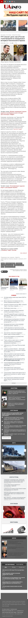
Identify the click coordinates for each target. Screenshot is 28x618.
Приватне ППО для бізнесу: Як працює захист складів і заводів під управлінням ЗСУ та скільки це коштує (16, 398)
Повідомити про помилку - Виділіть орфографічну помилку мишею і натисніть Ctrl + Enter (14, 259)
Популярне (19, 564)
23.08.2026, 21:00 (7, 487)
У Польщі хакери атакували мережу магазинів (12, 586)
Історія (12, 602)
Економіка (23, 601)
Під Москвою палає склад (10, 308)
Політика (13, 601)
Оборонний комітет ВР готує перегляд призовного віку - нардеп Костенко (12, 473)
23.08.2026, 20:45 (7, 490)
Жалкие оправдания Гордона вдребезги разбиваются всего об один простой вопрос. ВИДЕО (13, 113)
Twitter (9, 250)
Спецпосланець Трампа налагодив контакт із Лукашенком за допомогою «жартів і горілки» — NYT (15, 374)
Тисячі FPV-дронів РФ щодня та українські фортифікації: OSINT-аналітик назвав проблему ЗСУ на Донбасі (15, 316)
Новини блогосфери (16, 34)
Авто (18, 602)
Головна (3, 601)
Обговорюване (10, 564)
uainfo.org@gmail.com (18, 613)
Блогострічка (14, 477)
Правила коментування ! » (21, 293)
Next (26, 26)
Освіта (16, 602)
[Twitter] (9, 2)
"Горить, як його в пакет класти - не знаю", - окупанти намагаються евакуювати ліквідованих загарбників (14, 342)
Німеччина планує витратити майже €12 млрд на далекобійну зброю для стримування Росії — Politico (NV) (14, 493)
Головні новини (8, 601)
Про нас (3, 613)
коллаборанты (19, 263)
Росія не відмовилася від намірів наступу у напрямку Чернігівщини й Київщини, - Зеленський (14, 364)
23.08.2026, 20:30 (7, 496)
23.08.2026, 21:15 (7, 483)
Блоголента (20, 604)
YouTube (14, 250)
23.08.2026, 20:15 (7, 499)
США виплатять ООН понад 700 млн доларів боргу (13, 570)
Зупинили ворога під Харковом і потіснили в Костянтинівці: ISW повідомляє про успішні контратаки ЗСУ (14, 321)
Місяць (14, 567)
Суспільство (18, 601)
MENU (1, 1)
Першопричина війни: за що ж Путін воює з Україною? (16, 548)
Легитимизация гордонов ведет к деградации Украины (13, 186)
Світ (3, 602)
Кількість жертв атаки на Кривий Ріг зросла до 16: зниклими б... (6, 28)
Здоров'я (23, 602)
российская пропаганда (19, 265)
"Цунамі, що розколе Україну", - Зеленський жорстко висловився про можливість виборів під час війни (14, 350)
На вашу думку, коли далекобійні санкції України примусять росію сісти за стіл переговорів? (12, 414)
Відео (9, 604)
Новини (13, 295)
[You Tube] (12, 2)
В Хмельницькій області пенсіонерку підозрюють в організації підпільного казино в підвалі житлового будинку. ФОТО (14, 457)
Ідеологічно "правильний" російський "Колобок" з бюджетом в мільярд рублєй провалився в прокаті (16, 554)
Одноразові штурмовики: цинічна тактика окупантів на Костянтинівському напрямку (15, 542)
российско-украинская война (7, 265)
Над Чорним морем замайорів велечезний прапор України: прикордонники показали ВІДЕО (14, 379)
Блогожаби (14, 503)
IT (20, 602)
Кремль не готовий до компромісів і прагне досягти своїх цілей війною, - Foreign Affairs (16, 404)
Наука (9, 602)
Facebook (4, 250)
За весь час (21, 567)
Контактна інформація (10, 613)
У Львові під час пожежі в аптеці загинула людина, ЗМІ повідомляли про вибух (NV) (15, 489)
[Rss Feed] (5, 2)
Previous (1, 26)
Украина (2, 263)
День (6, 567)
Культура (6, 602)
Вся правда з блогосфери (6, 34)
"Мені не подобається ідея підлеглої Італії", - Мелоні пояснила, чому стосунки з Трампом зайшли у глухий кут (14, 355)
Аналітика (14, 388)
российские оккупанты (10, 263)
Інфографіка (14, 522)
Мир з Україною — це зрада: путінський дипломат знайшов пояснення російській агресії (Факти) (15, 498)
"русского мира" (17, 129)
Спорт (3, 604)
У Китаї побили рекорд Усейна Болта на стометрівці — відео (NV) (12, 485)
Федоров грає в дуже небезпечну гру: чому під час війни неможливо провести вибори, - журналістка (17, 392)
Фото (14, 443)
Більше (14, 383)
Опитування (14, 410)
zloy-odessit (23, 253)
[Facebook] (7, 2)
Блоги (14, 538)
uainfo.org (15, 610)
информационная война (10, 266)
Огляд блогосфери (13, 604)
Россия (2, 266)
